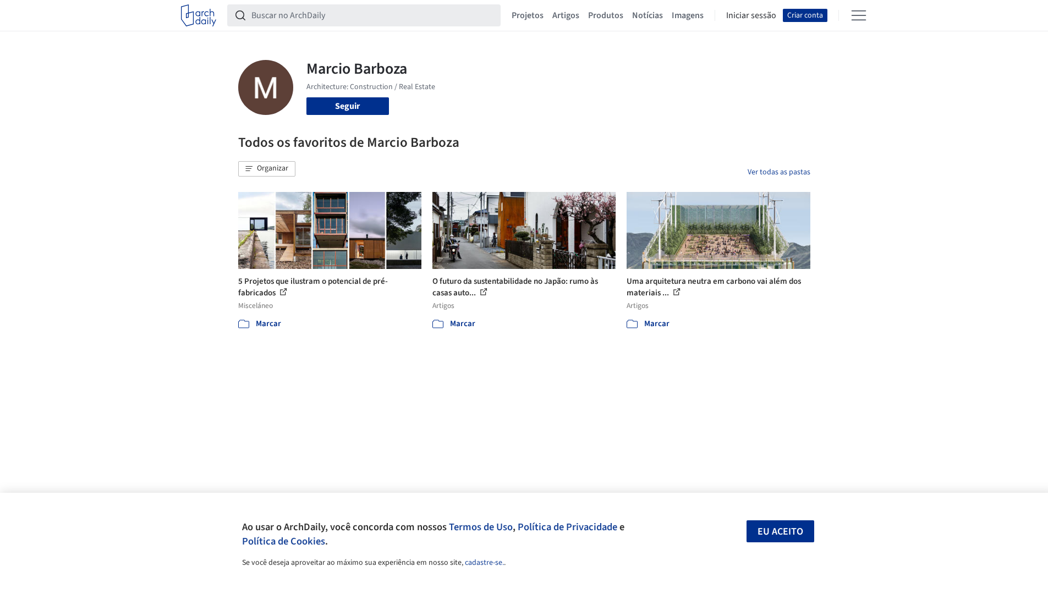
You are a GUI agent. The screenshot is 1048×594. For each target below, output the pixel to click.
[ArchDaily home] (198, 15)
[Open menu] (859, 15)
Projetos (528, 15)
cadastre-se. (484, 562)
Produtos (605, 15)
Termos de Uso (481, 527)
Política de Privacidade (567, 527)
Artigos (565, 15)
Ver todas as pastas (779, 172)
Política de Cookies (283, 541)
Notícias (647, 15)
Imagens (688, 15)
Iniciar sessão (751, 15)
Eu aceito (780, 531)
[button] (266, 169)
